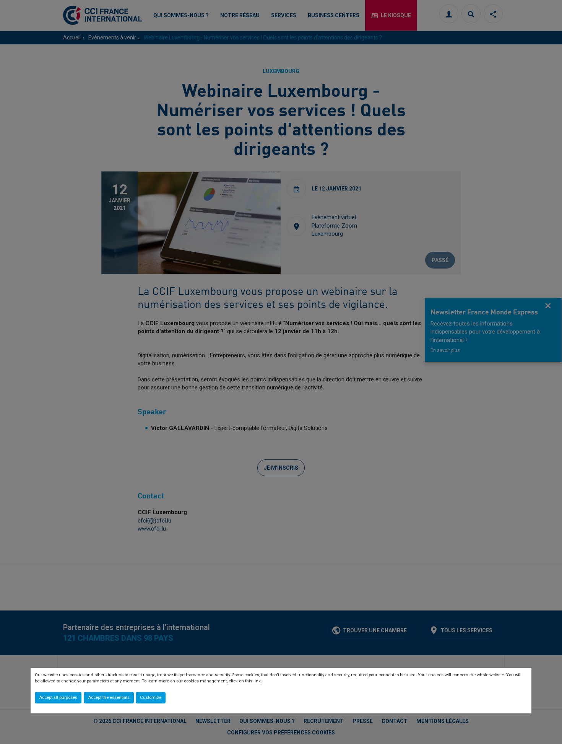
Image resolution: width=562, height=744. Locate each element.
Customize (150, 697)
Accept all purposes (58, 697)
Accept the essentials (109, 697)
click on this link (245, 681)
